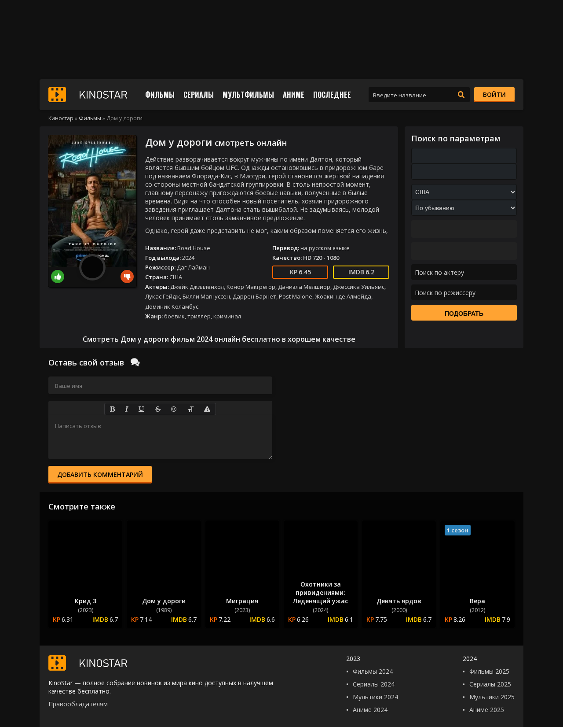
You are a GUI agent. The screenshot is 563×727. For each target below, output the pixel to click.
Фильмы (160, 94)
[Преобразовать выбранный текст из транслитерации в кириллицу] (191, 409)
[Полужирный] (112, 409)
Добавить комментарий (100, 474)
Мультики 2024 (375, 697)
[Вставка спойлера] (207, 409)
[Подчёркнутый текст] (141, 409)
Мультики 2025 (492, 697)
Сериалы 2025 (490, 684)
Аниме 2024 (370, 709)
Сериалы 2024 (374, 684)
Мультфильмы (248, 94)
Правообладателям (78, 704)
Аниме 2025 (486, 709)
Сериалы (198, 94)
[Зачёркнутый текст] (158, 409)
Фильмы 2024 (373, 671)
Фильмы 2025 (489, 671)
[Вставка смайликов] (174, 409)
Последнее (332, 94)
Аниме (293, 94)
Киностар (60, 118)
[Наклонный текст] (127, 409)
